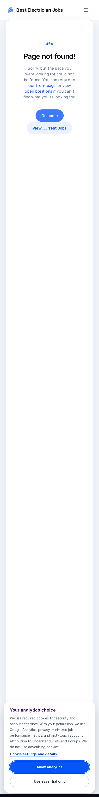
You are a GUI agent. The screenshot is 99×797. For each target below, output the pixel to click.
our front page (42, 85)
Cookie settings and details (33, 754)
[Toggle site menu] (86, 10)
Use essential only (49, 781)
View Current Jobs (49, 128)
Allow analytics (49, 767)
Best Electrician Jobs (39, 10)
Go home (49, 115)
